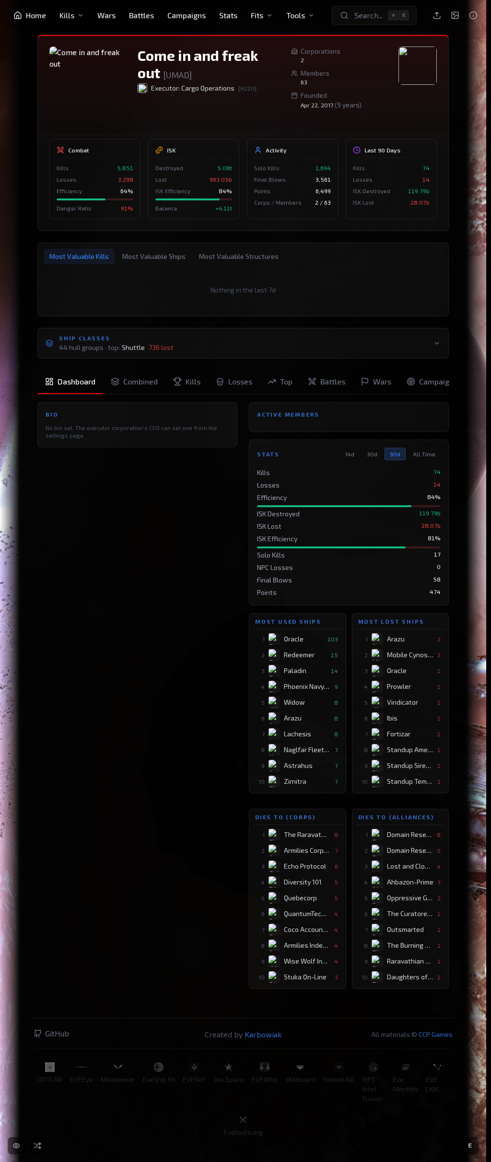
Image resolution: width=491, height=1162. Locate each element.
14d (349, 454)
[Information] (473, 15)
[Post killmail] (436, 15)
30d (372, 454)
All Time (424, 454)
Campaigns (186, 15)
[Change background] (455, 15)
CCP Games (436, 1034)
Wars (106, 15)
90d (395, 454)
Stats (228, 15)
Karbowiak (263, 1034)
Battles (141, 15)
